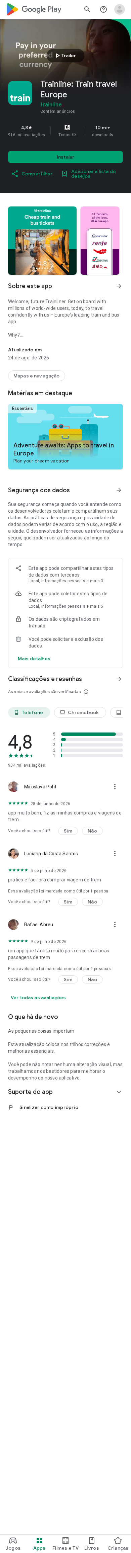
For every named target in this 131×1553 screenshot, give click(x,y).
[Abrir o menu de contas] (120, 9)
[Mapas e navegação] (36, 376)
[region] (65, 130)
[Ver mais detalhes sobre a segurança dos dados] (34, 659)
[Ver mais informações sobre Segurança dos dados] (119, 490)
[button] (74, 135)
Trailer (64, 56)
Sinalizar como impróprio (43, 1107)
